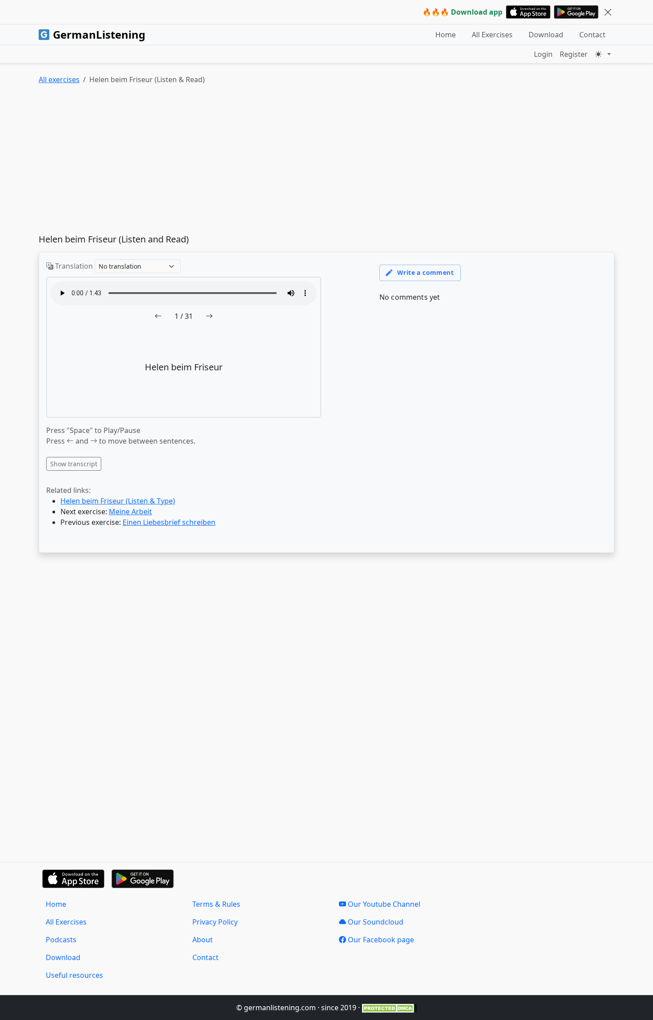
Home (445, 35)
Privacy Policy (215, 922)
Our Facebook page (380, 940)
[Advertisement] (305, 161)
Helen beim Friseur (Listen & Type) (117, 501)
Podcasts (61, 940)
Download (546, 35)
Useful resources (74, 975)
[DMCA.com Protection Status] (389, 1007)
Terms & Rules (216, 904)
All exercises (59, 79)
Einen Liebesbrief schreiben (169, 522)
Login (543, 54)
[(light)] (602, 54)
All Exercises (492, 35)
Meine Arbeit (130, 511)
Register (574, 54)
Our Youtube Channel (383, 904)
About (202, 940)
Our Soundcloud (374, 922)
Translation (73, 266)
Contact (592, 35)
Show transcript (73, 464)
